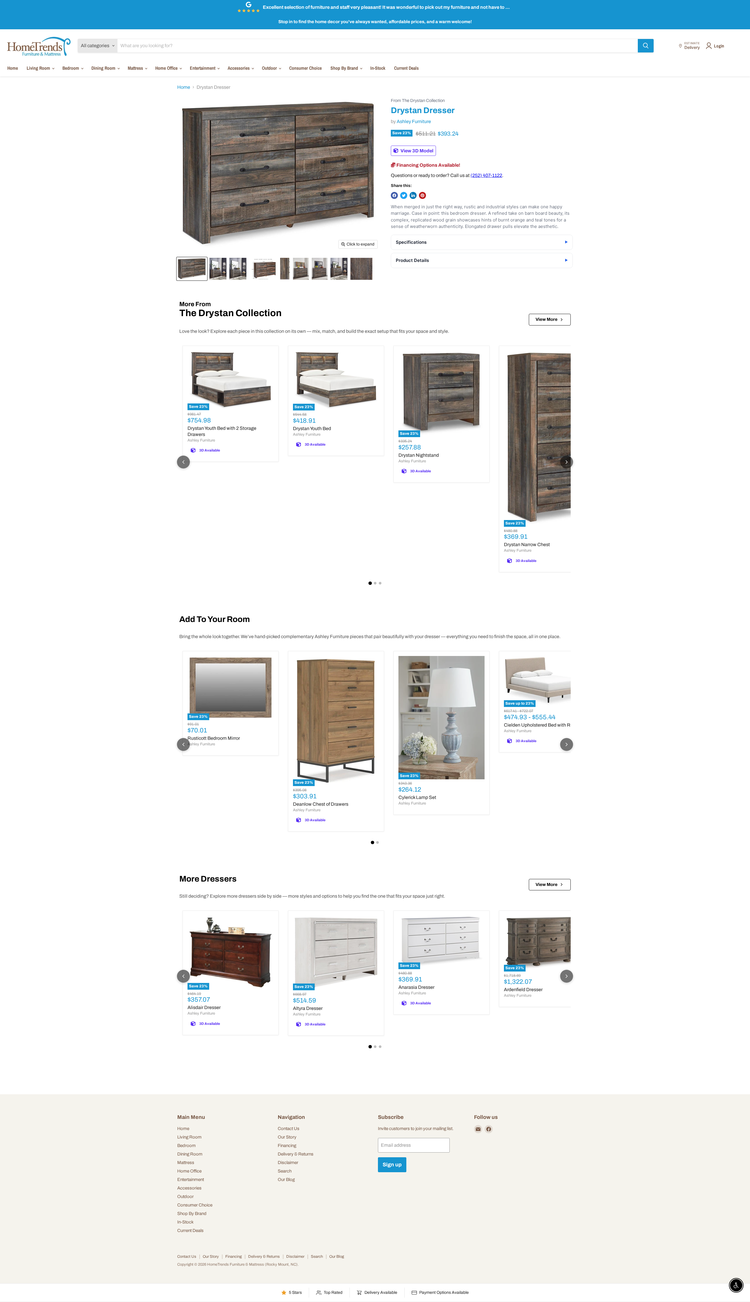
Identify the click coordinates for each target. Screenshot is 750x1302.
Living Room (39, 68)
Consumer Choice (305, 68)
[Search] (646, 45)
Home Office (167, 68)
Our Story (287, 1137)
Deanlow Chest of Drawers (320, 804)
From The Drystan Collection (418, 100)
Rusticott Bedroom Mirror (214, 738)
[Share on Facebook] (394, 195)
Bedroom (71, 68)
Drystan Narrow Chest (527, 544)
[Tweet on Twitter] (403, 195)
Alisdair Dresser (204, 1007)
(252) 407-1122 (486, 175)
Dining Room (104, 68)
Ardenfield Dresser (523, 989)
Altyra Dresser (308, 1008)
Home (12, 68)
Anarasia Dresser (416, 987)
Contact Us (288, 1128)
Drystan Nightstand (418, 455)
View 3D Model (416, 150)
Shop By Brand (344, 68)
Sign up (392, 1165)
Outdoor (270, 68)
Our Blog (286, 1179)
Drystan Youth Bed (312, 428)
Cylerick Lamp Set (417, 797)
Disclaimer (288, 1162)
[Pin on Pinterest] (422, 195)
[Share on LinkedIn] (413, 195)
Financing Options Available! (428, 165)
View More (547, 319)
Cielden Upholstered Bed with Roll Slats (545, 724)
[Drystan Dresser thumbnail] (192, 268)
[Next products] (566, 462)
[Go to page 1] (370, 583)
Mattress (136, 68)
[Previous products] (183, 462)
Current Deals (406, 68)
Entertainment (203, 68)
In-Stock (377, 68)
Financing (287, 1145)
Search (285, 1171)
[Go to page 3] (380, 583)
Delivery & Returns (295, 1154)
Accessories (239, 68)
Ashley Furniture (414, 121)
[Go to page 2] (375, 583)
